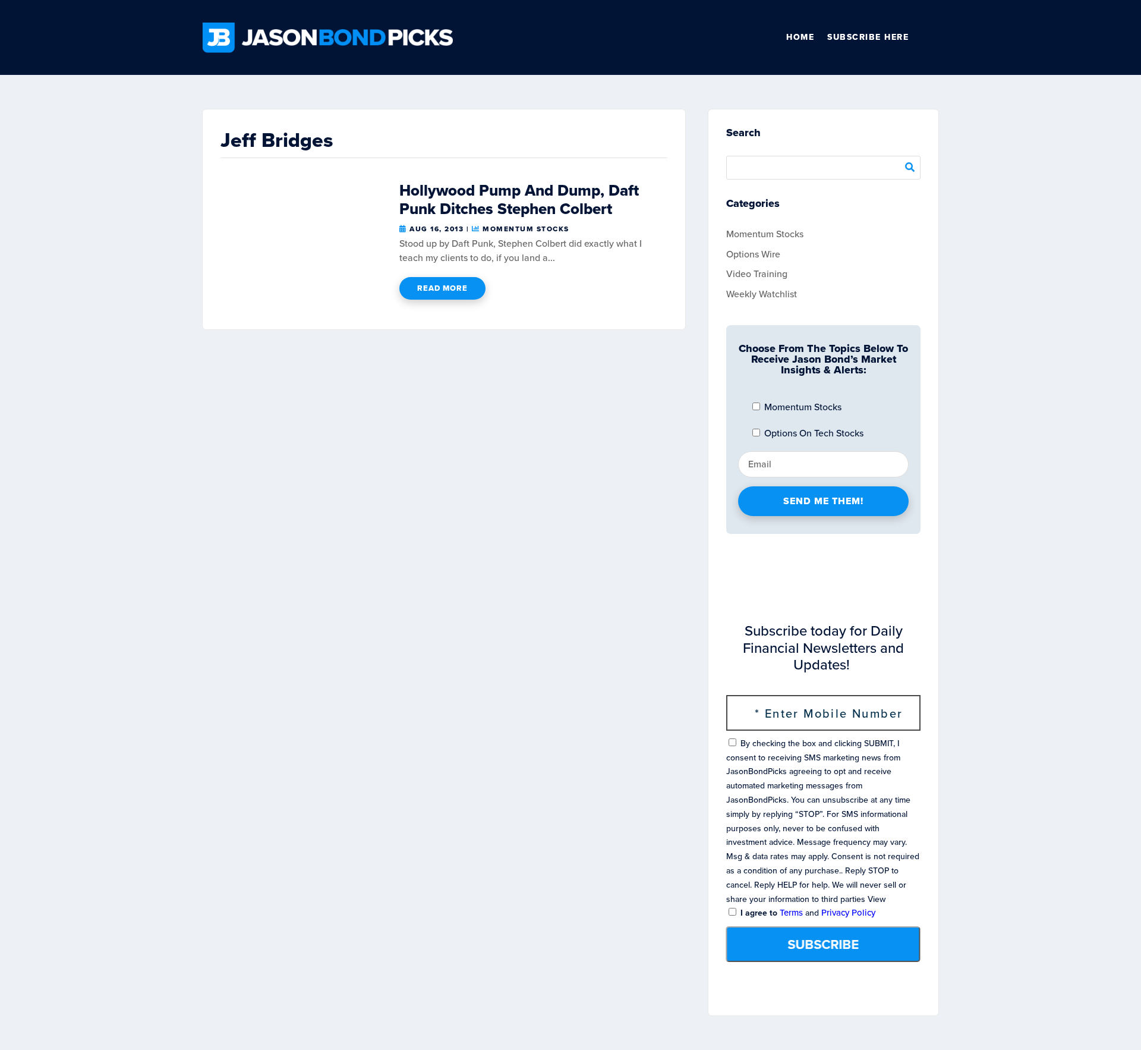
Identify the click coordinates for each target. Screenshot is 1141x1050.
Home (800, 37)
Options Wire (753, 254)
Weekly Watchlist (761, 294)
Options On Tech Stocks (812, 433)
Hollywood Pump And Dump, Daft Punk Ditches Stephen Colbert (519, 199)
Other (933, 37)
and (806, 913)
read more (442, 288)
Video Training (756, 274)
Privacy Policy (848, 912)
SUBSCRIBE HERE (868, 37)
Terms (791, 912)
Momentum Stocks (526, 229)
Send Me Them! (823, 501)
